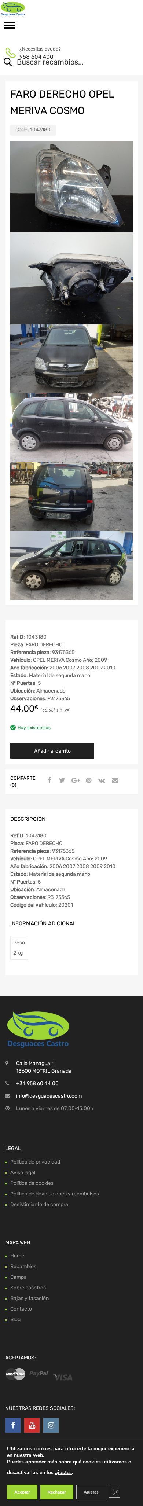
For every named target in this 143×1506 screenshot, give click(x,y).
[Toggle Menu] (9, 27)
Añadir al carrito (52, 751)
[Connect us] (13, 1425)
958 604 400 (36, 57)
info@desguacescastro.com (49, 1096)
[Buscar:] (61, 62)
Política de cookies (32, 1183)
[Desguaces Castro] (36, 8)
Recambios (23, 1266)
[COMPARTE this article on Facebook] (48, 781)
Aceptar (22, 1492)
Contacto (21, 1309)
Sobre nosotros (28, 1288)
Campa (18, 1277)
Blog (15, 1319)
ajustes (63, 1472)
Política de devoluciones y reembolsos (54, 1194)
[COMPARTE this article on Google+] (74, 781)
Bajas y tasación (29, 1298)
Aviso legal (22, 1172)
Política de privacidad (35, 1162)
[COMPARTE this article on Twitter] (61, 781)
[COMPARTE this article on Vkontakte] (101, 781)
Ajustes (91, 1492)
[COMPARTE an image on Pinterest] (87, 781)
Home (17, 1256)
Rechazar (57, 1492)
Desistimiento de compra (39, 1204)
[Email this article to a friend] (114, 781)
